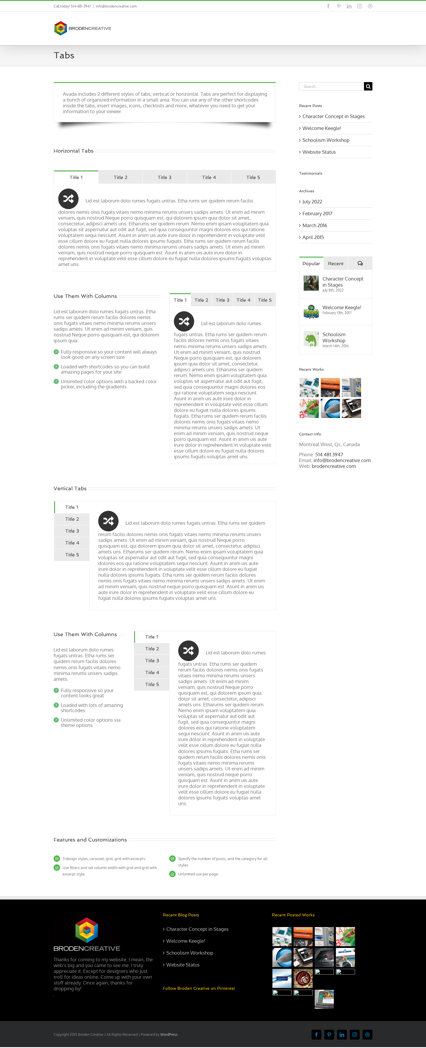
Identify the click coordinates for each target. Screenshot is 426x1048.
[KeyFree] (324, 978)
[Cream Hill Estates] (345, 978)
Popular (311, 263)
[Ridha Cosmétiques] (303, 999)
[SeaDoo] (345, 957)
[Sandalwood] (351, 408)
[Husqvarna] (330, 387)
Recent (335, 263)
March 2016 (315, 225)
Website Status (319, 152)
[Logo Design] (330, 408)
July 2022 (312, 201)
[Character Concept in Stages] (311, 279)
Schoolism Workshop (326, 140)
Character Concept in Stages (334, 116)
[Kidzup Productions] (309, 408)
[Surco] (351, 387)
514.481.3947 (329, 454)
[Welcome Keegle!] (311, 307)
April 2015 (313, 237)
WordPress (169, 1034)
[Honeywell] (324, 957)
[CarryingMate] (282, 999)
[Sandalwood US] (324, 999)
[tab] (76, 177)
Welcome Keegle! (322, 128)
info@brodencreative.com (116, 6)
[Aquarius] (282, 978)
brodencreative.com (334, 466)
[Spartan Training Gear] (303, 978)
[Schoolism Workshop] (311, 334)
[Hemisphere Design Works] (309, 387)
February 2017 (317, 213)
